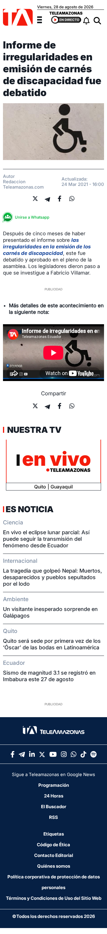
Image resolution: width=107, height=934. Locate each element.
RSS (53, 817)
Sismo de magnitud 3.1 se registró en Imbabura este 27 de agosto (49, 676)
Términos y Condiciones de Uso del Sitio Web (53, 898)
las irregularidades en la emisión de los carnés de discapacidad (47, 246)
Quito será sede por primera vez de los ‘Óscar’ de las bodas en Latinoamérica (52, 644)
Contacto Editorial (53, 855)
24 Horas (53, 796)
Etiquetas (53, 834)
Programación (53, 785)
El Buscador (53, 806)
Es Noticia (30, 509)
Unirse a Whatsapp (32, 217)
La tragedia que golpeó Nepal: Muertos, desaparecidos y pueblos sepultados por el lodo (52, 577)
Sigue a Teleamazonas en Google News (53, 774)
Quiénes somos (53, 866)
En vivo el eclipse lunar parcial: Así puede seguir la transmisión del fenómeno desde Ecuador (46, 539)
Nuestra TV (34, 430)
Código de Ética (53, 844)
